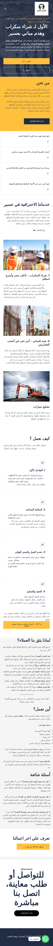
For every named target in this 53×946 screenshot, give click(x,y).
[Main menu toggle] (5, 8)
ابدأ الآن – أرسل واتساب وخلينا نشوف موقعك (26, 625)
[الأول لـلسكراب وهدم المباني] (41, 8)
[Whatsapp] (45, 939)
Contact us (26, 913)
